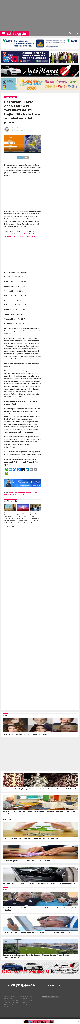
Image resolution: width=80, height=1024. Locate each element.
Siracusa (54, 996)
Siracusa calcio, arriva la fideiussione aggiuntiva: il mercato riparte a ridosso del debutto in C (38, 932)
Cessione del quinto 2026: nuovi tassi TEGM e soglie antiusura (26, 861)
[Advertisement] (40, 16)
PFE (14, 128)
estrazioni (13, 493)
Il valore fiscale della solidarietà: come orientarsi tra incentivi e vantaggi (30, 838)
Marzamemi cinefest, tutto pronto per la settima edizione (25, 734)
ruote (15, 494)
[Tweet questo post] (20, 157)
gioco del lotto (24, 493)
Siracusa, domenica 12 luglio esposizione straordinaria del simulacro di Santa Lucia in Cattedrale (40, 789)
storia (21, 494)
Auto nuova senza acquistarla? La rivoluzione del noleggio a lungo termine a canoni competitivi (39, 883)
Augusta (45, 996)
